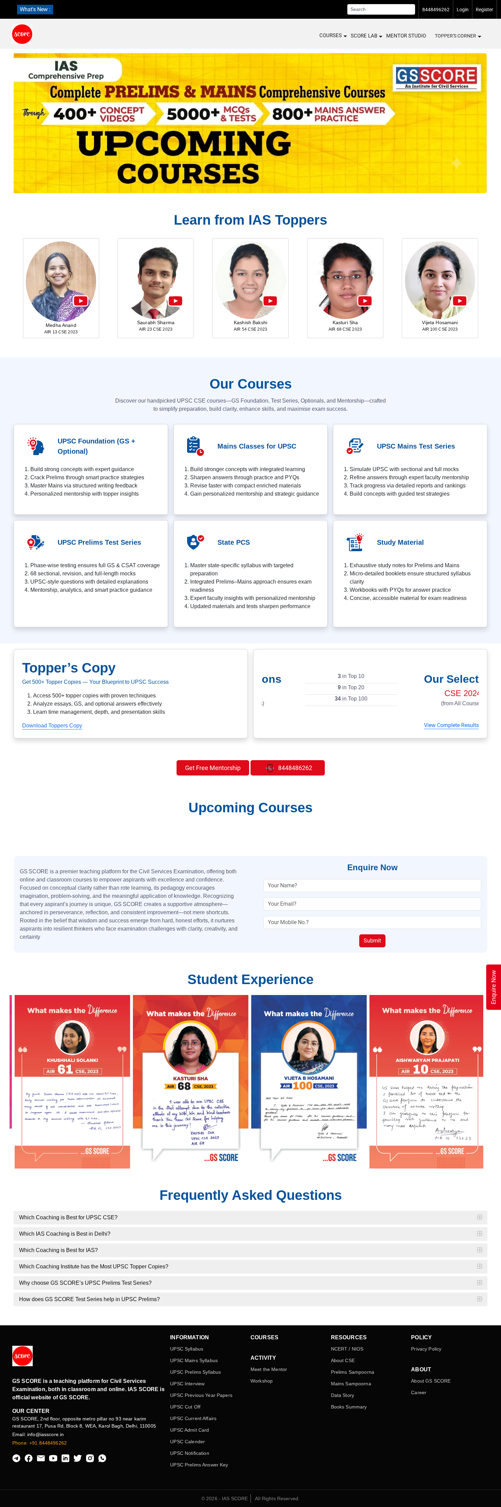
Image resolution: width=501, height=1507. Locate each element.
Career (418, 1392)
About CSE (343, 1360)
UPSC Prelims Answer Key (199, 1464)
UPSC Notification (189, 1453)
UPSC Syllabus (186, 1349)
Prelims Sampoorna (352, 1372)
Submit (372, 940)
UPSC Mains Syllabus (194, 1360)
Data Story (342, 1395)
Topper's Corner (455, 36)
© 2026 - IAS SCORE (224, 1498)
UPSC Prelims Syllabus (195, 1372)
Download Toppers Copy (52, 725)
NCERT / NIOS (347, 1349)
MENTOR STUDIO (406, 36)
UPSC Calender (187, 1441)
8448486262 (294, 767)
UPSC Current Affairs (193, 1418)
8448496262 (436, 9)
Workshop (261, 1381)
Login (463, 9)
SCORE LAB (364, 36)
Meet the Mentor (268, 1369)
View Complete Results (451, 725)
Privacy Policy (426, 1349)
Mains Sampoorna (351, 1383)
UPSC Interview (187, 1383)
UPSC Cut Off (185, 1407)
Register (484, 9)
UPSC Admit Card (189, 1430)
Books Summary (349, 1407)
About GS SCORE (431, 1381)
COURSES (330, 35)
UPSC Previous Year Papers (201, 1395)
